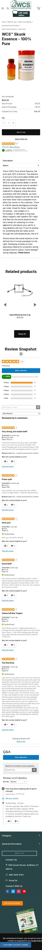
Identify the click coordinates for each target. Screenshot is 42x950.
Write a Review (14, 147)
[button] (5, 305)
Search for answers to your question (19, 766)
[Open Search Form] (7, 8)
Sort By (6, 781)
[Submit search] (34, 770)
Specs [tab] (5, 165)
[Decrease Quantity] (4, 123)
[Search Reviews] (38, 407)
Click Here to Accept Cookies (15, 945)
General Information (12, 844)
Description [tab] (8, 160)
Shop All (22, 334)
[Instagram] (19, 891)
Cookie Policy (36, 941)
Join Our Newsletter (12, 903)
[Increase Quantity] (13, 123)
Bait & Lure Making (25, 22)
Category (6, 835)
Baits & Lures (12, 22)
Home (4, 22)
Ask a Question (21, 757)
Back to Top (21, 741)
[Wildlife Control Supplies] (21, 4)
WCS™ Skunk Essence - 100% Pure (14, 29)
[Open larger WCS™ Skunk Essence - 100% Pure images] (21, 65)
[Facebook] (7, 891)
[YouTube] (24, 891)
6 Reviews (5, 147)
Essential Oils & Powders (10, 25)
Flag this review (7, 466)
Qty (3, 118)
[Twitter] (13, 891)
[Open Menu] (2, 8)
